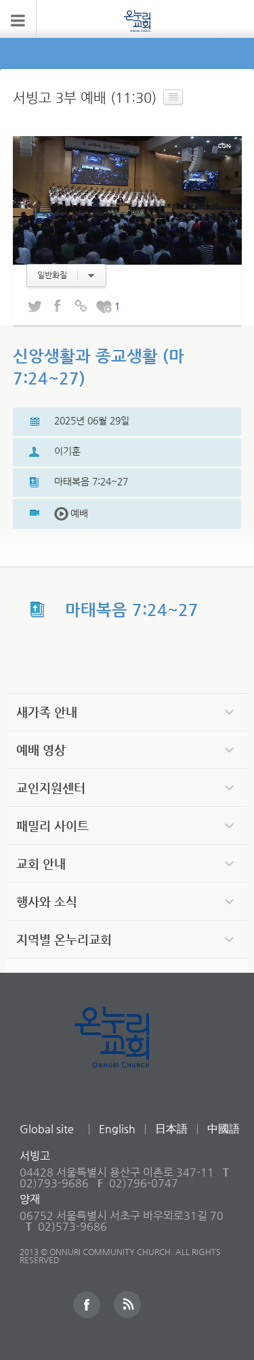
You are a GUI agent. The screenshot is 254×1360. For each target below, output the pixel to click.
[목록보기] (173, 97)
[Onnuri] (137, 20)
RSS (127, 1304)
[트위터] (34, 306)
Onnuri (127, 1052)
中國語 (223, 1128)
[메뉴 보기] (18, 19)
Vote (103, 306)
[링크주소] (80, 306)
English (117, 1128)
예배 (71, 513)
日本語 (171, 1128)
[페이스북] (57, 306)
